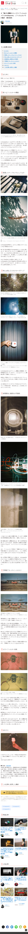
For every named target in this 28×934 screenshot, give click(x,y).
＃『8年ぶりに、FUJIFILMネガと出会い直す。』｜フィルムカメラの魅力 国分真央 (7, 830)
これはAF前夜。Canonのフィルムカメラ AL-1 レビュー (21, 850)
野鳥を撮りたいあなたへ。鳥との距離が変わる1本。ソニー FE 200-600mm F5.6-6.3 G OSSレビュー (7, 900)
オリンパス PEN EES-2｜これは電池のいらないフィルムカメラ (21, 829)
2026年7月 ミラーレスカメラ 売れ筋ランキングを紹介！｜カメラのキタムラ (21, 899)
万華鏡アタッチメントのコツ (11, 61)
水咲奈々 (20, 883)
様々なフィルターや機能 (10, 53)
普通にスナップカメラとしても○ (12, 55)
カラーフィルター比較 (10, 63)
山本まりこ (7, 905)
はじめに (6, 51)
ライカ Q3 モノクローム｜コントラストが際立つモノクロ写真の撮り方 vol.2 (7, 879)
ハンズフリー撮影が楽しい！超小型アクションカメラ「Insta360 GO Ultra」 (20, 879)
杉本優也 (20, 832)
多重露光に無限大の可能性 (11, 59)
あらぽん (6, 883)
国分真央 (7, 21)
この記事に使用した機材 (10, 67)
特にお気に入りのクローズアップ (13, 57)
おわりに (6, 65)
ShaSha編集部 (22, 903)
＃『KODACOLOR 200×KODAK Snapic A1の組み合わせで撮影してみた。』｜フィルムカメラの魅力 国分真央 (7, 851)
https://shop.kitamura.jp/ (9, 798)
